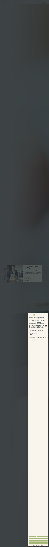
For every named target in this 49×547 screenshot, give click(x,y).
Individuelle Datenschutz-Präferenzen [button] (38, 542)
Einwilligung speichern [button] (38, 540)
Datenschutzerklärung (39, 322)
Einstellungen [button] (32, 323)
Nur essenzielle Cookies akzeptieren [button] (38, 538)
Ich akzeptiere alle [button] (38, 536)
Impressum (42, 545)
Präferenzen (34, 545)
